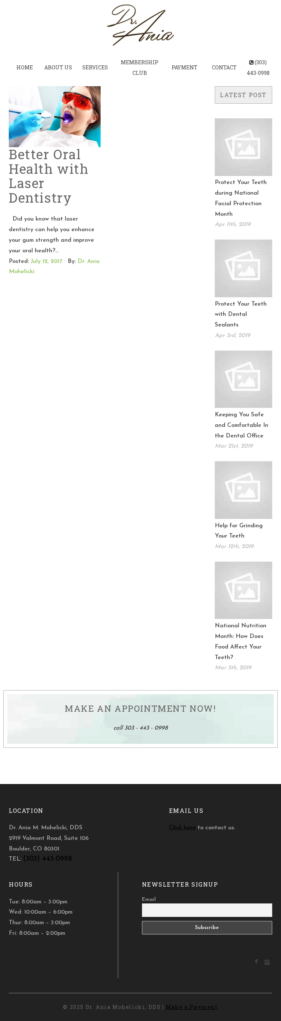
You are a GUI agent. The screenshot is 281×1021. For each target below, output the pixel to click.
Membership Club (139, 67)
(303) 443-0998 (258, 67)
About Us (58, 67)
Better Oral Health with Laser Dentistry (49, 175)
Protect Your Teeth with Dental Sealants (241, 314)
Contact (224, 67)
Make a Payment (192, 1006)
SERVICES (95, 67)
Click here (182, 828)
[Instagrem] (267, 964)
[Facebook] (256, 962)
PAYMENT (185, 67)
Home (24, 67)
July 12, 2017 (46, 261)
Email (149, 899)
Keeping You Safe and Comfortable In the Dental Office (241, 425)
